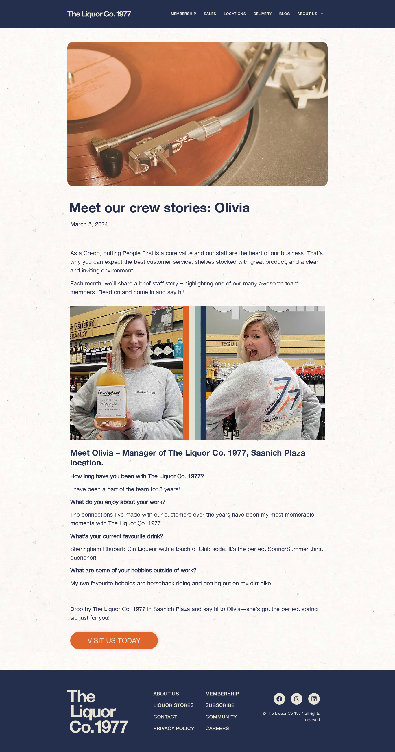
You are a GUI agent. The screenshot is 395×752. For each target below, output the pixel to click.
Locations (235, 14)
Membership (183, 14)
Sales (210, 14)
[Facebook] (279, 699)
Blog (284, 14)
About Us (308, 14)
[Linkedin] (314, 699)
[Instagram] (296, 699)
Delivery (263, 14)
